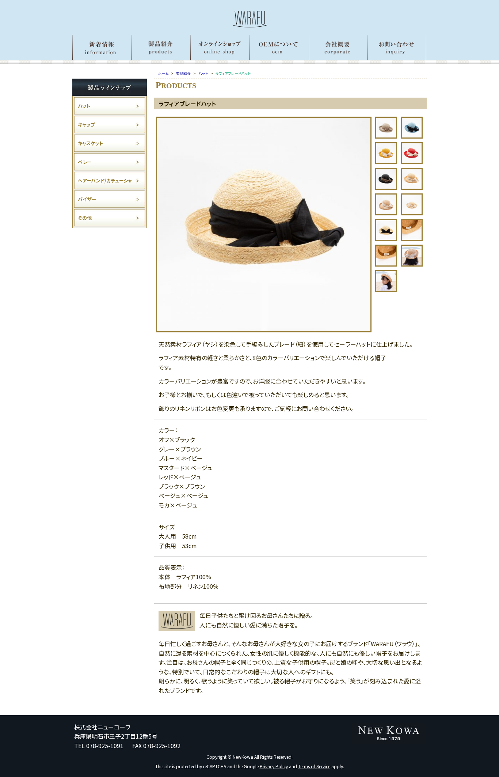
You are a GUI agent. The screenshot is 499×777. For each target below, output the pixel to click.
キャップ (86, 124)
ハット (84, 105)
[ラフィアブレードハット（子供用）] (412, 212)
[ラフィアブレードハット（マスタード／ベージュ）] (386, 161)
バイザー (87, 199)
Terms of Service (314, 766)
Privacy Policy (274, 766)
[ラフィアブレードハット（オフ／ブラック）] (264, 329)
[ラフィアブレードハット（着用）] (412, 263)
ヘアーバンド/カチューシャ (105, 180)
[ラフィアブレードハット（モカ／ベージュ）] (386, 212)
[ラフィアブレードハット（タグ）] (412, 238)
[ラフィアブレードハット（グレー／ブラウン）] (386, 135)
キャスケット (90, 143)
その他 (85, 217)
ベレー (85, 161)
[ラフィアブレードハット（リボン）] (386, 238)
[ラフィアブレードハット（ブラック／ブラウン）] (386, 186)
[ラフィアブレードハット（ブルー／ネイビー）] (412, 135)
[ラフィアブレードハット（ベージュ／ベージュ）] (412, 186)
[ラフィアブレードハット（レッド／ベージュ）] (412, 161)
